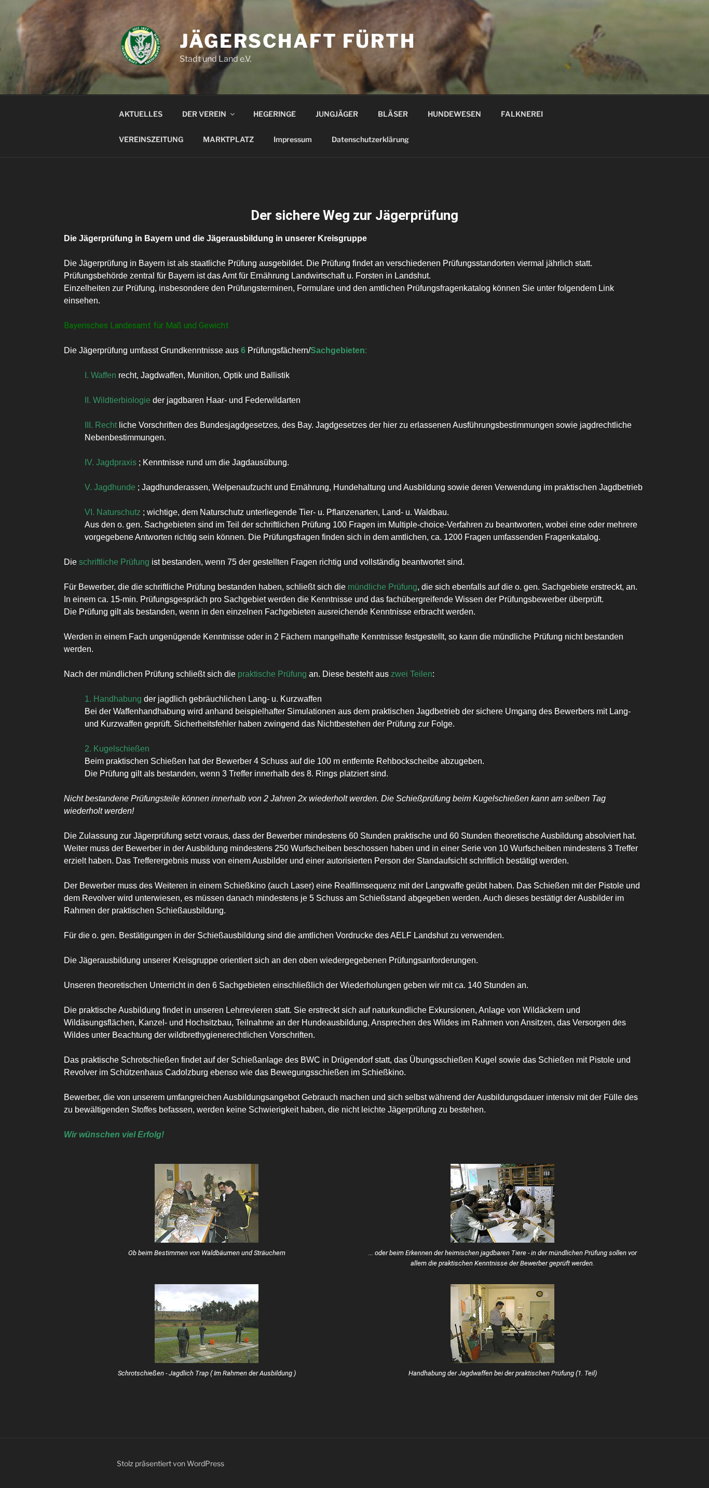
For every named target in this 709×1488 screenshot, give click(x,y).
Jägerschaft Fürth (298, 41)
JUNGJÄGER (337, 113)
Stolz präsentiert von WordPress (170, 1463)
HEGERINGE (274, 113)
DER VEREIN (204, 113)
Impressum (293, 139)
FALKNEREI (522, 113)
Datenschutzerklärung (370, 139)
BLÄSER (393, 113)
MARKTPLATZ (228, 139)
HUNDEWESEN (454, 113)
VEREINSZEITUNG (151, 139)
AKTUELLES (140, 113)
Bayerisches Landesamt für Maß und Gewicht (146, 325)
